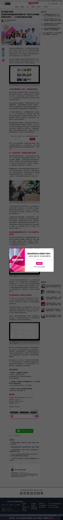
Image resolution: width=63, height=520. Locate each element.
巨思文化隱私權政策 (41, 266)
